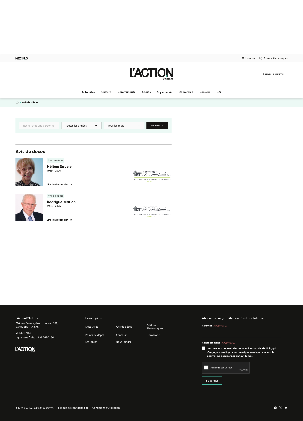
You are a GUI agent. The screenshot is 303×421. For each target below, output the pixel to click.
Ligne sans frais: (34, 337)
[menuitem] (275, 74)
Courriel (214, 325)
